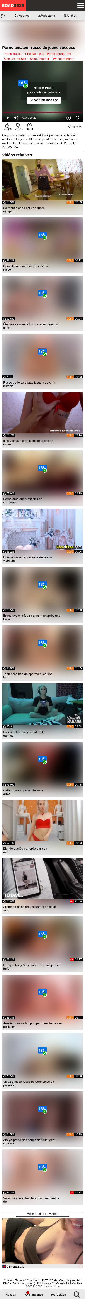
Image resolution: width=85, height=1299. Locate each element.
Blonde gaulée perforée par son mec (25, 850)
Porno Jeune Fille (59, 53)
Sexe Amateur (39, 58)
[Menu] (79, 5)
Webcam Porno (63, 58)
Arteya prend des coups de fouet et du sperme (29, 1141)
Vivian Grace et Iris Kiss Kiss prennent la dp (31, 1199)
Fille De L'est (34, 53)
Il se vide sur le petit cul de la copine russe (28, 442)
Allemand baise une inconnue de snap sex (29, 908)
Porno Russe (13, 53)
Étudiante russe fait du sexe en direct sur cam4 (31, 325)
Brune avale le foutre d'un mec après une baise (31, 617)
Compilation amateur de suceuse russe (26, 267)
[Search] (77, 1293)
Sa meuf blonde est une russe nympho (24, 209)
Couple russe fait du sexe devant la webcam (27, 558)
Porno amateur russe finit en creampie (22, 500)
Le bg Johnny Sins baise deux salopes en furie (32, 966)
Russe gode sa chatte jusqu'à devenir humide (29, 384)
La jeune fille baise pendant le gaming (23, 733)
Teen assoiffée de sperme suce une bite (28, 675)
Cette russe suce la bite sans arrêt (23, 792)
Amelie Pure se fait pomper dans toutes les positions (33, 1024)
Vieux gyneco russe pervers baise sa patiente (28, 1083)
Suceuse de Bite (15, 58)
